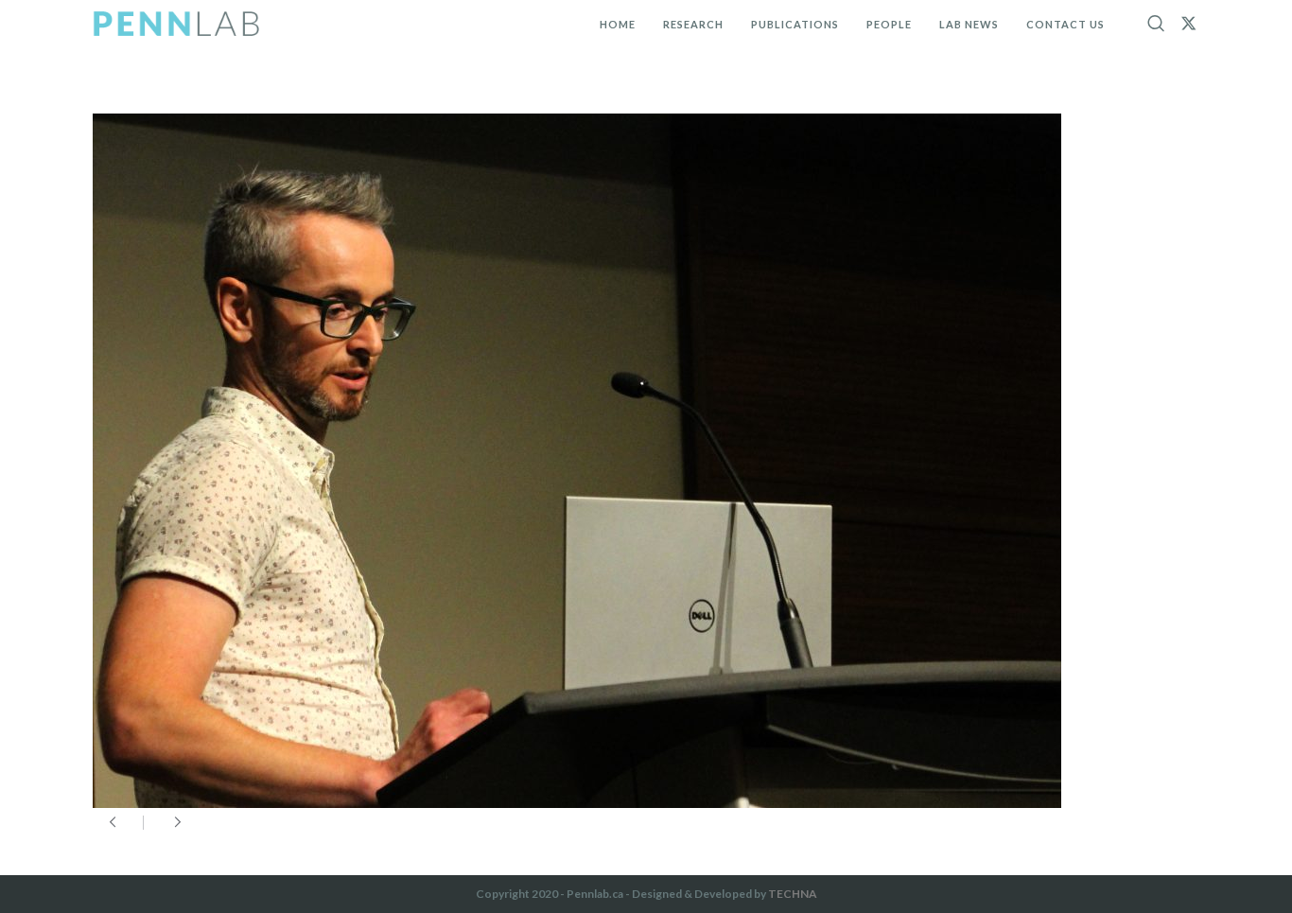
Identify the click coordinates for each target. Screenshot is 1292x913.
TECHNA (792, 894)
